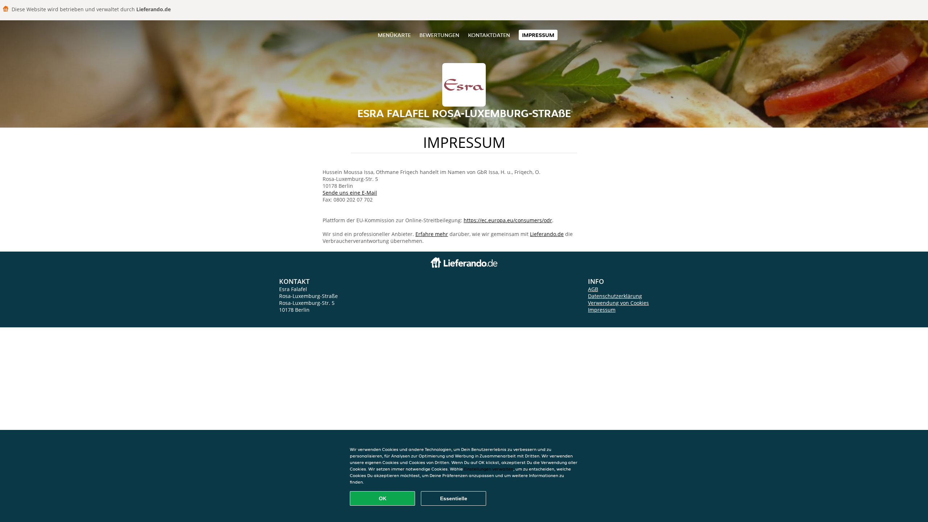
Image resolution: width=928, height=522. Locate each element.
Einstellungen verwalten (488, 469)
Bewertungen (439, 35)
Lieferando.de (547, 234)
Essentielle (453, 498)
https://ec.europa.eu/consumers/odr (508, 220)
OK (382, 498)
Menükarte (394, 35)
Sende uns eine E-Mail (350, 192)
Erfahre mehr (431, 234)
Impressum (538, 35)
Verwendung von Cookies (618, 302)
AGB (593, 289)
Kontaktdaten (489, 35)
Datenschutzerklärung (615, 296)
